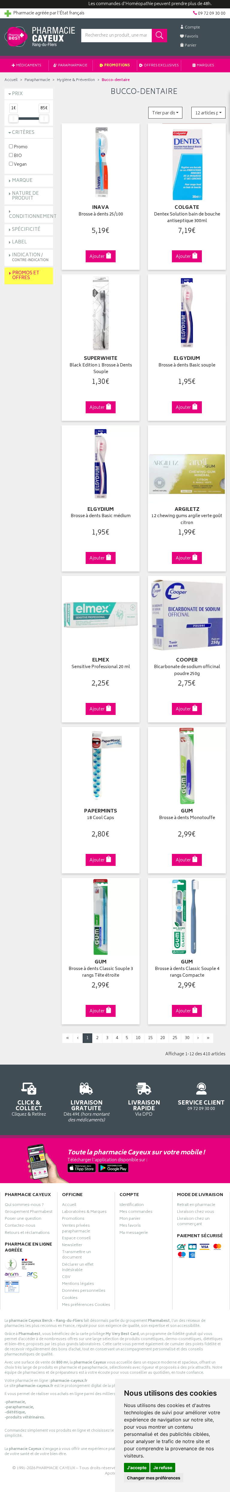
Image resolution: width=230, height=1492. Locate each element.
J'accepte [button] (136, 1467)
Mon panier (129, 1219)
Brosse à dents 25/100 (100, 214)
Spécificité (26, 230)
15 (150, 1038)
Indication (30, 257)
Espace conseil (76, 1239)
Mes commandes (135, 1213)
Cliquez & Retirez (29, 1108)
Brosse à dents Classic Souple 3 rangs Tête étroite (101, 972)
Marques (205, 65)
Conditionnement (33, 217)
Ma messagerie (133, 1234)
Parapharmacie (72, 65)
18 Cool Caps (100, 818)
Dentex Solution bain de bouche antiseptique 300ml (187, 218)
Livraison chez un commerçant (193, 1222)
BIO (17, 155)
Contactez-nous (20, 1226)
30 (187, 1038)
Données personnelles (83, 1292)
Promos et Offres (25, 275)
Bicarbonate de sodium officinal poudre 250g (187, 670)
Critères (23, 133)
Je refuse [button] (162, 1467)
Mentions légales (78, 1285)
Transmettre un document (76, 1255)
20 (162, 1038)
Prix (17, 94)
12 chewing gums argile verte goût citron (187, 519)
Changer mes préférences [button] (153, 1477)
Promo (20, 146)
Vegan (20, 164)
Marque (22, 181)
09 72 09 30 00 (201, 1105)
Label (19, 242)
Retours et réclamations (27, 1234)
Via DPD (144, 1108)
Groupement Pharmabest (28, 1213)
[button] (165, 113)
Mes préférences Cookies (86, 1306)
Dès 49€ (86, 1111)
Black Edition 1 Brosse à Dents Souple (100, 369)
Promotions (117, 65)
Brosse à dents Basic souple (186, 365)
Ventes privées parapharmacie (76, 1229)
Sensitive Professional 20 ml (101, 667)
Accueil (11, 80)
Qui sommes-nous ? (24, 1206)
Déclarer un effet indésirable (77, 1268)
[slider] (13, 118)
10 (138, 1038)
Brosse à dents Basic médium (101, 516)
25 (174, 1038)
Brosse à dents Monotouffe (187, 818)
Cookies (70, 1299)
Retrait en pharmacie (196, 1206)
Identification (131, 1206)
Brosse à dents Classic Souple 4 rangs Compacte (187, 972)
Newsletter (72, 1246)
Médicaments (28, 65)
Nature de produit (25, 196)
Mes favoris (130, 1226)
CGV (66, 1278)
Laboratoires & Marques (84, 1213)
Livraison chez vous (195, 1213)
